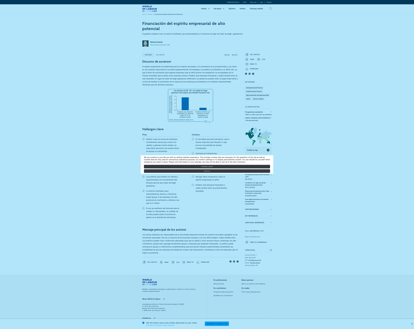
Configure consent (207, 166)
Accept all (207, 171)
